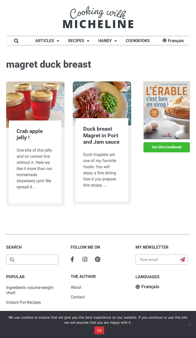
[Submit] (182, 260)
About (76, 287)
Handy (105, 40)
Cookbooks (138, 40)
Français (176, 40)
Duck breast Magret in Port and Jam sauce (101, 135)
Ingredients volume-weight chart (29, 290)
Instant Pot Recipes (23, 302)
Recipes (76, 40)
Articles (44, 40)
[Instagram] (85, 260)
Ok (99, 330)
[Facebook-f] (72, 260)
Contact (78, 297)
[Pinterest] (98, 260)
